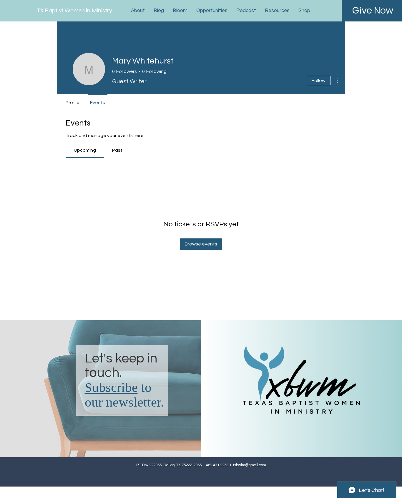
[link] (85, 150)
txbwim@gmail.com (249, 465)
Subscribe (111, 387)
